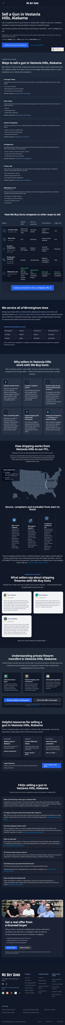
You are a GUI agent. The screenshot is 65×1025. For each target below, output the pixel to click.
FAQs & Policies (29, 988)
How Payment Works (30, 985)
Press (39, 1021)
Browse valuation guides (15, 884)
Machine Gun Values (49, 1009)
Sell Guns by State (57, 991)
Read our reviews (24, 947)
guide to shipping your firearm (38, 562)
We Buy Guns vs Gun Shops (22, 93)
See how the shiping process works (32, 832)
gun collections (20, 314)
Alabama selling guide (34, 705)
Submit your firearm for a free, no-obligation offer (31, 288)
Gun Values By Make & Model (31, 1009)
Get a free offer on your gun (47, 700)
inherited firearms (35, 314)
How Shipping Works (30, 983)
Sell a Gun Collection (57, 984)
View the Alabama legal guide (51, 765)
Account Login (42, 983)
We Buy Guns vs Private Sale (22, 180)
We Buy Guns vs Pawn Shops (23, 115)
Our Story (27, 977)
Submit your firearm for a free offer (14, 45)
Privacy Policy (60, 1021)
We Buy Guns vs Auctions (22, 137)
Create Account (42, 980)
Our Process (28, 980)
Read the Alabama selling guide (18, 700)
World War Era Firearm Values (31, 1012)
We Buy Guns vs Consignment (23, 158)
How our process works (36, 45)
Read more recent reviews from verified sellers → (32, 641)
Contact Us (41, 977)
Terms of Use (49, 1021)
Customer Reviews (30, 993)
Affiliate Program (29, 990)
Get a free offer (11, 947)
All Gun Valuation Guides (8, 1009)
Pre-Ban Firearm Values (8, 1012)
